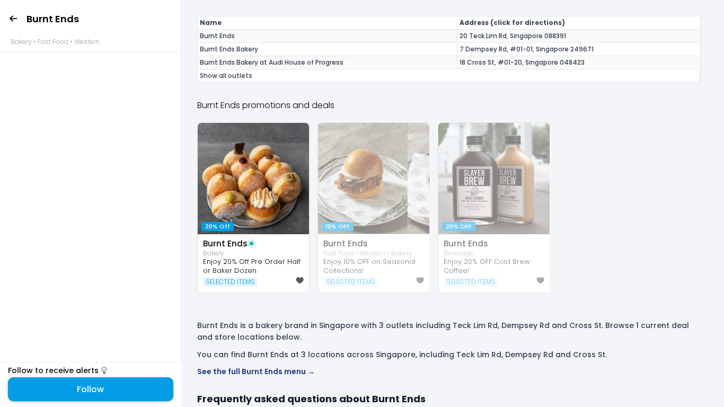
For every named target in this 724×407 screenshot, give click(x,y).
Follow (90, 389)
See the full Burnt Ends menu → (256, 371)
